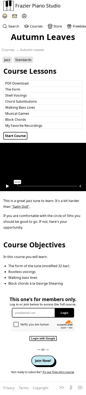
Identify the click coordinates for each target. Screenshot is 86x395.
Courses (36, 26)
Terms (24, 388)
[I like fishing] (62, 388)
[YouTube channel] (80, 388)
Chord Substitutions (21, 101)
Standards (23, 59)
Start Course (15, 135)
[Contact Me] (14, 16)
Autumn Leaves (32, 49)
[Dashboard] (24, 16)
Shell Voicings (16, 95)
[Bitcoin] (71, 388)
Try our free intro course (58, 372)
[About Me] (4, 16)
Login (64, 312)
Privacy (9, 388)
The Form (12, 89)
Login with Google (43, 338)
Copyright (40, 388)
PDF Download (17, 83)
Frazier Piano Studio (38, 5)
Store (57, 26)
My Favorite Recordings (23, 125)
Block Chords (15, 119)
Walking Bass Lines (20, 107)
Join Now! (43, 360)
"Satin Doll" (20, 206)
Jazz (7, 59)
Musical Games (17, 113)
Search (13, 26)
